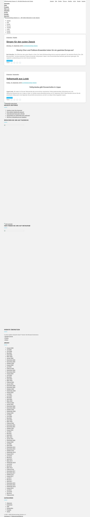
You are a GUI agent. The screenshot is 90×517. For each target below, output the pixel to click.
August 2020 (10, 442)
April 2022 (9, 420)
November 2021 (11, 426)
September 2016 (11, 486)
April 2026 (9, 355)
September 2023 (11, 390)
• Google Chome (8, 336)
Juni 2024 (9, 375)
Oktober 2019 (10, 450)
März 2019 (9, 461)
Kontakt (78, 1)
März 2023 (9, 401)
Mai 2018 (9, 466)
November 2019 (11, 449)
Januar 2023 (10, 404)
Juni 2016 (9, 491)
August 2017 (10, 476)
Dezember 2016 (11, 483)
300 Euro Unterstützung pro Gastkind (16, 117)
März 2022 (9, 421)
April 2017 (9, 481)
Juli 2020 (9, 443)
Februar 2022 (10, 423)
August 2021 (10, 430)
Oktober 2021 (10, 428)
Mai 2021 (9, 433)
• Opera (6, 340)
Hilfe (8, 506)
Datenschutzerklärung (17, 516)
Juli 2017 (9, 478)
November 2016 (11, 485)
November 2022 (11, 408)
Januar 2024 (10, 384)
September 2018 (11, 462)
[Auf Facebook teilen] (11, 63)
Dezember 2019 (11, 447)
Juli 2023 (9, 394)
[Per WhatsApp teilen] (17, 63)
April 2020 (9, 445)
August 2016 (10, 488)
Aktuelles (70, 1)
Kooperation (16, 74)
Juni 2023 (9, 396)
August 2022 (10, 413)
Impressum (7, 516)
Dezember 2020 (11, 440)
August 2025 (10, 365)
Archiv (74, 1)
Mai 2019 (9, 457)
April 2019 (9, 459)
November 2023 (11, 387)
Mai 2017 (9, 479)
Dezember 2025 (11, 360)
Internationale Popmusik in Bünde (16, 114)
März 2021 (9, 437)
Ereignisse (9, 37)
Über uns (65, 1)
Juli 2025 (9, 367)
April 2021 (9, 435)
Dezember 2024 (11, 370)
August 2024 (10, 373)
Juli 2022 (9, 414)
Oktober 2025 (10, 363)
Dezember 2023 (11, 385)
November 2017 (11, 473)
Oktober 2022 (10, 409)
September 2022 (11, 411)
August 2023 (10, 392)
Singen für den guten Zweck (20, 41)
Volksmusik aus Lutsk (17, 78)
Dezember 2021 (11, 425)
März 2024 (9, 380)
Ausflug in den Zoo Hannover (14, 110)
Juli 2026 (9, 349)
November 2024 (11, 372)
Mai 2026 (9, 353)
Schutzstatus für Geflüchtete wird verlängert (18, 115)
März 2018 (9, 467)
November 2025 (11, 361)
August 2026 (10, 348)
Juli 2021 (9, 432)
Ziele (56, 1)
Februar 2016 (10, 495)
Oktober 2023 (10, 389)
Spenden (83, 1)
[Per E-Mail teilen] (20, 63)
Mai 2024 (9, 377)
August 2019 (10, 454)
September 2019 (11, 452)
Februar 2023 (10, 402)
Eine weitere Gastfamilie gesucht (15, 112)
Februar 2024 (10, 382)
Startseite (52, 1)
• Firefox (6, 338)
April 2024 (9, 379)
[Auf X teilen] (14, 63)
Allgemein (9, 503)
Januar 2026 (10, 358)
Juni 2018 (9, 464)
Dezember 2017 (11, 471)
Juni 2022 (9, 416)
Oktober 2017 (10, 474)
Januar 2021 (10, 438)
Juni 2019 (9, 455)
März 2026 (9, 356)
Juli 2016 (9, 490)
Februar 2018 (10, 469)
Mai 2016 (9, 493)
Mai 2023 (9, 397)
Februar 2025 (10, 368)
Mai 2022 (9, 418)
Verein (8, 511)
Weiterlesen (9, 61)
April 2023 (9, 399)
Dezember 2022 (11, 406)
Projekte (60, 1)
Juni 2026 (9, 351)
